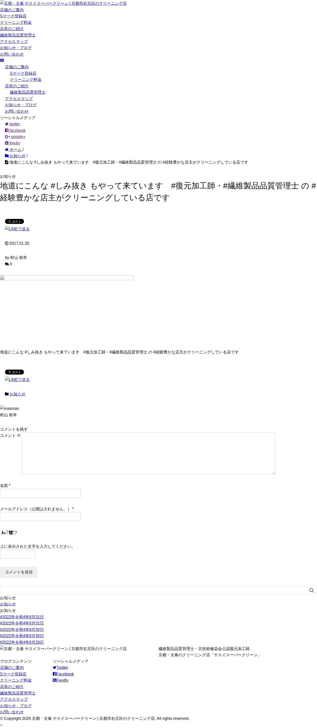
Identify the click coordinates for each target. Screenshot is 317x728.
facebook (17, 130)
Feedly (62, 680)
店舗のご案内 (12, 10)
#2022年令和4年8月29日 (22, 642)
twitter (14, 124)
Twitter (62, 667)
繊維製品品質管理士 (18, 35)
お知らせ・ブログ (16, 48)
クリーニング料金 (16, 22)
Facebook (65, 674)
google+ (18, 137)
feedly (14, 143)
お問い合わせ (12, 54)
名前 (4, 486)
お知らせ (18, 394)
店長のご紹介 (12, 29)
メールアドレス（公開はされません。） (35, 509)
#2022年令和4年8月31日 (22, 617)
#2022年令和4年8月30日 (22, 629)
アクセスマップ (14, 41)
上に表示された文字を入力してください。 (37, 546)
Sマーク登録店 (13, 16)
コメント (10, 435)
